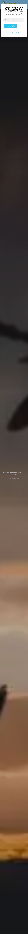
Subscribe (9, 26)
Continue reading (14, 32)
